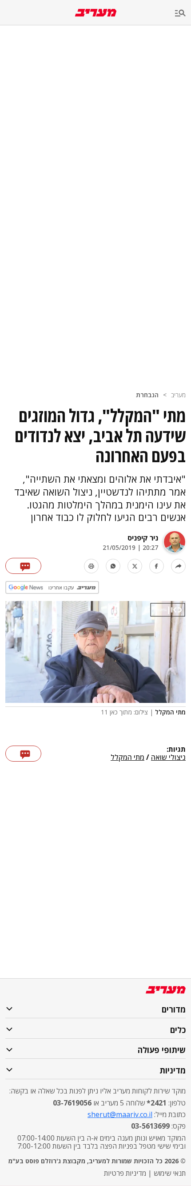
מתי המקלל (127, 758)
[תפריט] (183, 14)
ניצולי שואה (168, 758)
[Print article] (91, 566)
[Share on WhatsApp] (113, 566)
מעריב (178, 395)
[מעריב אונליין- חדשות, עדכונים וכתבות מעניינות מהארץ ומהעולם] (95, 12)
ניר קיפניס (142, 538)
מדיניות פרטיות (125, 1173)
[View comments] (23, 566)
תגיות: (176, 750)
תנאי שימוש (170, 1173)
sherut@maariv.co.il (120, 1114)
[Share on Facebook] (156, 566)
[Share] (178, 566)
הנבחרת (147, 395)
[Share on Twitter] (134, 566)
